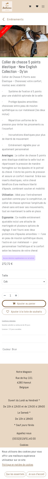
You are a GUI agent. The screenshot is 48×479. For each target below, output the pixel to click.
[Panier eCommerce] (30, 6)
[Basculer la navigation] (43, 6)
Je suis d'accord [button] (36, 474)
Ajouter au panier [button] (26, 303)
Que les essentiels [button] (15, 474)
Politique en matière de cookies (17, 464)
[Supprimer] (4, 296)
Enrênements (14, 19)
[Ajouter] (16, 296)
